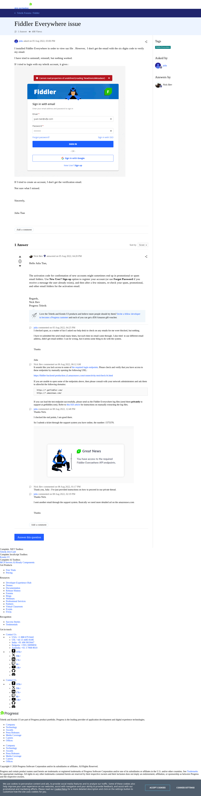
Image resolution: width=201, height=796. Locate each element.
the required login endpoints (85, 367)
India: (23, 642)
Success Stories (13, 622)
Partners (9, 604)
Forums (9, 593)
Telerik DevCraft (8, 552)
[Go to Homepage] (30, 8)
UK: (23, 640)
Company (10, 724)
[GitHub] (13, 671)
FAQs (8, 612)
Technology (11, 727)
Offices (9, 740)
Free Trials (11, 570)
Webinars (10, 598)
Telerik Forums (23, 13)
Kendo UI (4, 557)
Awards (9, 730)
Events (9, 609)
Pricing (9, 572)
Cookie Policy (60, 789)
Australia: (24, 647)
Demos (9, 585)
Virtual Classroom (14, 606)
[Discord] (13, 675)
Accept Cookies (158, 787)
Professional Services (16, 601)
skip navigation (21, 8)
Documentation (13, 588)
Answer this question (29, 537)
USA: (23, 637)
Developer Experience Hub (18, 582)
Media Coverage (13, 735)
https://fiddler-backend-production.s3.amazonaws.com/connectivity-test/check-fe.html (73, 375)
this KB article (73, 404)
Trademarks (192, 771)
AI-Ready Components (23, 562)
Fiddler (36, 13)
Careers (9, 738)
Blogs (8, 596)
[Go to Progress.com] (9, 714)
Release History (13, 590)
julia (21, 41)
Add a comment (24, 229)
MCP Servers (6, 562)
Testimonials (12, 624)
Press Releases (12, 732)
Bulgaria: (24, 645)
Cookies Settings (185, 787)
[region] (100, 788)
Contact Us (11, 634)
